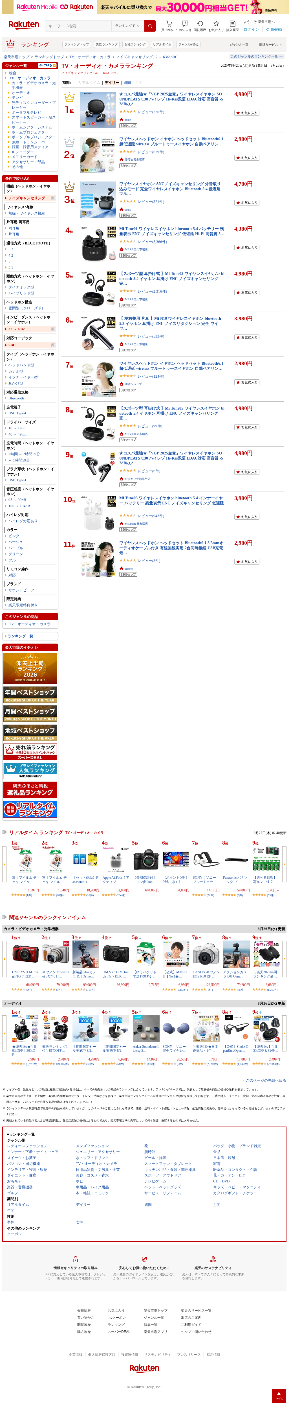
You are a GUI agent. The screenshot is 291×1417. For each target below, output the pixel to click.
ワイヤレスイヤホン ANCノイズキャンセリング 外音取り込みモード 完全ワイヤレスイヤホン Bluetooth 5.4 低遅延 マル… (170, 189)
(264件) (120, 895)
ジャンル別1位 (188, 44)
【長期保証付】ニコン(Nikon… (144, 880)
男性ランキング (107, 44)
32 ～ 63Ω (16, 329)
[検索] (150, 26)
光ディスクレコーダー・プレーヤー (34, 105)
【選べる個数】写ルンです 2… (265, 880)
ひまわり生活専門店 (137, 478)
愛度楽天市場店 (135, 159)
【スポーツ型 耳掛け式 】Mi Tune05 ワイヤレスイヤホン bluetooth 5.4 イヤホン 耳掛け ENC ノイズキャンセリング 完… (171, 278)
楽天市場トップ (16, 57)
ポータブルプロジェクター (34, 137)
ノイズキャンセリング (26, 198)
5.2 (10, 249)
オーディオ (21, 93)
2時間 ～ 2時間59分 (24, 454)
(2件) (29, 989)
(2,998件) (212, 1064)
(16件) (90, 895)
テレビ (17, 97)
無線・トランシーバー (30, 142)
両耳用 (13, 228)
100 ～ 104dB (19, 506)
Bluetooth (16, 398)
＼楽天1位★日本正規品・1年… (205, 1049)
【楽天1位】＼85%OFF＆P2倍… (265, 1049)
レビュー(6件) (149, 471)
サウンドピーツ (21, 590)
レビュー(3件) (149, 561)
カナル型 (15, 371)
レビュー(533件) (151, 336)
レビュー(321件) (151, 202)
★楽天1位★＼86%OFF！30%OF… (24, 1051)
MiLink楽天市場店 (136, 249)
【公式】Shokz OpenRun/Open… (235, 1049)
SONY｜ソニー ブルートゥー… (205, 880)
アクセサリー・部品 (28, 162)
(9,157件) (182, 989)
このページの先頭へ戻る (266, 1080)
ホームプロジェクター (30, 132)
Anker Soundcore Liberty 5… (146, 1049)
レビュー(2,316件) (152, 291)
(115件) (90, 989)
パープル (15, 548)
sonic (128, 119)
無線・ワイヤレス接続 (26, 213)
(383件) (151, 1064)
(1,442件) (242, 1064)
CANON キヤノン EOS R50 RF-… (206, 974)
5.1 (10, 267)
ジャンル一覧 (239, 44)
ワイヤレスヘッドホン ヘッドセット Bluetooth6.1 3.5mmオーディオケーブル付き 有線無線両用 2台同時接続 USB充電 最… (171, 548)
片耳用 (13, 234)
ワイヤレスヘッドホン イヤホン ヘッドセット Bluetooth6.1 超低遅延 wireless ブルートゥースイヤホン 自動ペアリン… (171, 141)
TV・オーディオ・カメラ (90, 57)
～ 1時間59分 (19, 460)
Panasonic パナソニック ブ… (235, 880)
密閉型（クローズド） (26, 308)
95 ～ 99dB (17, 500)
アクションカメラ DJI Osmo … (235, 974)
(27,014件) (273, 1064)
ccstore (129, 568)
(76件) (240, 989)
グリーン (15, 554)
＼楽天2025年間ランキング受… (265, 974)
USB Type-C (18, 413)
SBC (12, 345)
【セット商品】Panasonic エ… (85, 880)
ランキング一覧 (20, 636)
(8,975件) (31, 1064)
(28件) (59, 895)
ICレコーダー (23, 152)
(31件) (90, 1064)
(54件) (120, 1064)
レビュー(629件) (151, 152)
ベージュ (15, 542)
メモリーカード (25, 157)
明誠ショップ (133, 384)
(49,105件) (62, 1064)
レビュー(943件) (151, 516)
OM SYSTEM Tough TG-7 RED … (25, 974)
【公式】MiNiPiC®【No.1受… (176, 974)
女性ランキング (135, 44)
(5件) (240, 895)
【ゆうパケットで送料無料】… (144, 974)
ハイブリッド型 (21, 293)
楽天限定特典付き (23, 605)
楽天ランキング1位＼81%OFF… (55, 1049)
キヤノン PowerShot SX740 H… (55, 974)
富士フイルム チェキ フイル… (24, 880)
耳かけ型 (15, 383)
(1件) (29, 895)
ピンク (13, 536)
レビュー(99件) (150, 426)
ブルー (13, 560)
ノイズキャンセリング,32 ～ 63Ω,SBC (147, 57)
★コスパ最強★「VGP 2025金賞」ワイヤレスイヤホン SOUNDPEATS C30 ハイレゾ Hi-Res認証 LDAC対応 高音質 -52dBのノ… (171, 99)
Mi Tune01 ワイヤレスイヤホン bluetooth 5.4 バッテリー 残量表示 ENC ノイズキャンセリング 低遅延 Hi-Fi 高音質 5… (171, 231)
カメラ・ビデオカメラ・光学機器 (34, 85)
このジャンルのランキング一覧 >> (257, 56)
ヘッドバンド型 (21, 365)
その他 (17, 167)
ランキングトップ (76, 44)
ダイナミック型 (21, 287)
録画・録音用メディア (30, 147)
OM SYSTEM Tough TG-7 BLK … (116, 974)
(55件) (270, 895)
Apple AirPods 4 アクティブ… (116, 880)
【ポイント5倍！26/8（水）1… (175, 880)
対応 (12, 575)
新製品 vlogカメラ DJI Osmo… (84, 974)
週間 (127, 82)
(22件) (210, 895)
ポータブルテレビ (26, 112)
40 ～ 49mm (17, 434)
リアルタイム (162, 44)
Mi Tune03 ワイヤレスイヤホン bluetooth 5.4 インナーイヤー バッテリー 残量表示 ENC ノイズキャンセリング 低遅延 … (171, 503)
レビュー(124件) (151, 376)
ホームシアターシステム (32, 127)
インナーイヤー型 (23, 377)
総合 (12, 73)
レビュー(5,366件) (152, 242)
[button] (185, 26)
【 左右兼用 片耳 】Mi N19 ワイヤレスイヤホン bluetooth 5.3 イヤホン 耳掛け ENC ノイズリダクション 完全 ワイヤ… (170, 323)
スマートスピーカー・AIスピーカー (34, 119)
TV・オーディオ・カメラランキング (107, 66)
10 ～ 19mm (17, 428)
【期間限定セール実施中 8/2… (84, 1049)
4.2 (10, 255)
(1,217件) (272, 989)
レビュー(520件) (151, 112)
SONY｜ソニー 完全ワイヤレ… (174, 1049)
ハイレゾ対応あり (23, 521)
